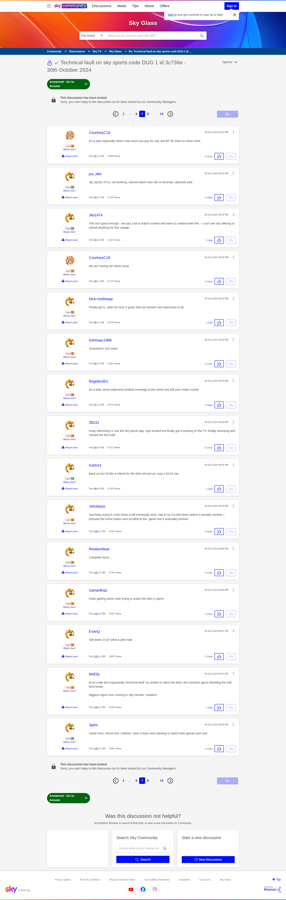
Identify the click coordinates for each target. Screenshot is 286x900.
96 (95, 363)
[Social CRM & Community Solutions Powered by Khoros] (272, 889)
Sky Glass (143, 23)
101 (96, 572)
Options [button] (227, 62)
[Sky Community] (70, 5)
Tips (135, 6)
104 (96, 707)
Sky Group (225, 879)
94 (95, 281)
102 (96, 613)
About (149, 6)
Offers (164, 6)
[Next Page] (170, 114)
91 (95, 156)
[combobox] (150, 35)
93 (95, 240)
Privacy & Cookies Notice (122, 879)
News (121, 6)
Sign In (232, 6)
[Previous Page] (115, 114)
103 (96, 656)
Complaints (184, 879)
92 (95, 197)
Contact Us (205, 879)
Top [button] (278, 879)
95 (95, 322)
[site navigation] (49, 6)
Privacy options (63, 879)
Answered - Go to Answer (68, 84)
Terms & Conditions (90, 879)
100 (96, 531)
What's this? (69, 149)
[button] (233, 132)
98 (95, 488)
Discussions (101, 6)
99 (95, 447)
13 (161, 113)
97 (95, 404)
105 (96, 748)
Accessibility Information (157, 879)
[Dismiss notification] (234, 15)
